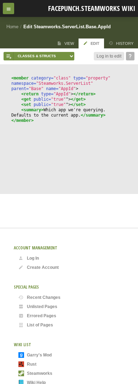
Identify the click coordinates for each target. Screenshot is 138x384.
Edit (95, 43)
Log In (33, 258)
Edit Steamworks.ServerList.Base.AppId (67, 26)
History (124, 43)
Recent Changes (44, 297)
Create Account (43, 267)
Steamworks (39, 373)
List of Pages (40, 325)
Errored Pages (41, 315)
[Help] (130, 56)
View (69, 43)
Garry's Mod (39, 355)
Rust (31, 364)
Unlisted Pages (42, 306)
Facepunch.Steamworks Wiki (91, 8)
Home (12, 26)
